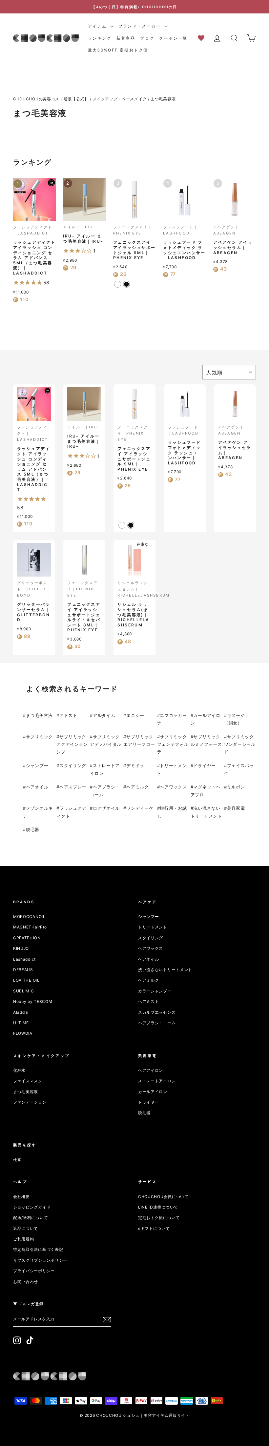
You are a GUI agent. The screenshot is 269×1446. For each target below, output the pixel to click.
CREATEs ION (27, 937)
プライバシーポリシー (34, 1270)
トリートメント (152, 927)
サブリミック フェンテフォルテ (173, 744)
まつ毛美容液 (163, 98)
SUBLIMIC (23, 990)
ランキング (100, 38)
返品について (25, 1228)
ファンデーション (30, 1102)
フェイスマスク (27, 1080)
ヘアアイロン (150, 1070)
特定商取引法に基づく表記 (38, 1249)
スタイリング (72, 765)
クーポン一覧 (173, 38)
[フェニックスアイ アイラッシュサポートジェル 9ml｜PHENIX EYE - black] (126, 284)
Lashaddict (24, 959)
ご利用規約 (23, 1238)
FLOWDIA (22, 1033)
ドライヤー (204, 765)
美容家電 (236, 808)
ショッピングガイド (32, 1207)
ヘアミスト (148, 1001)
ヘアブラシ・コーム (157, 1022)
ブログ (147, 38)
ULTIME (21, 1022)
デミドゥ (135, 765)
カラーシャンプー (155, 990)
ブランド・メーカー (140, 26)
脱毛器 (32, 829)
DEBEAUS (23, 969)
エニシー (135, 715)
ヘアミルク (137, 786)
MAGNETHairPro (30, 927)
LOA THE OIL (26, 980)
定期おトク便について (159, 1217)
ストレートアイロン (157, 1080)
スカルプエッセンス (157, 1012)
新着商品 (125, 38)
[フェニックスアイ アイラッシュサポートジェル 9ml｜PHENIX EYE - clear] (117, 284)
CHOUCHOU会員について (163, 1196)
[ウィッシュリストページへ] (203, 37)
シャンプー (37, 765)
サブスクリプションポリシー (40, 1260)
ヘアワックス (173, 786)
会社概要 (21, 1196)
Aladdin (21, 1012)
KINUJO (21, 948)
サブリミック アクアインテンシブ (72, 744)
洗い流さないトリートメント (165, 969)
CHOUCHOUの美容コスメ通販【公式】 (51, 98)
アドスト (68, 715)
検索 (17, 1159)
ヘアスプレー (72, 786)
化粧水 (19, 1070)
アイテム (98, 26)
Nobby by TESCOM (32, 1001)
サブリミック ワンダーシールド (240, 744)
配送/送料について (30, 1217)
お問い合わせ (25, 1281)
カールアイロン (152, 1091)
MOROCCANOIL (29, 916)
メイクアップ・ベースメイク (120, 98)
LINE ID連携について (158, 1207)
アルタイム (104, 715)
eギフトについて (154, 1228)
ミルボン (236, 786)
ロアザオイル (106, 808)
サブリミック (39, 736)
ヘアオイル (37, 786)
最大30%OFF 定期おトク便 (118, 50)
